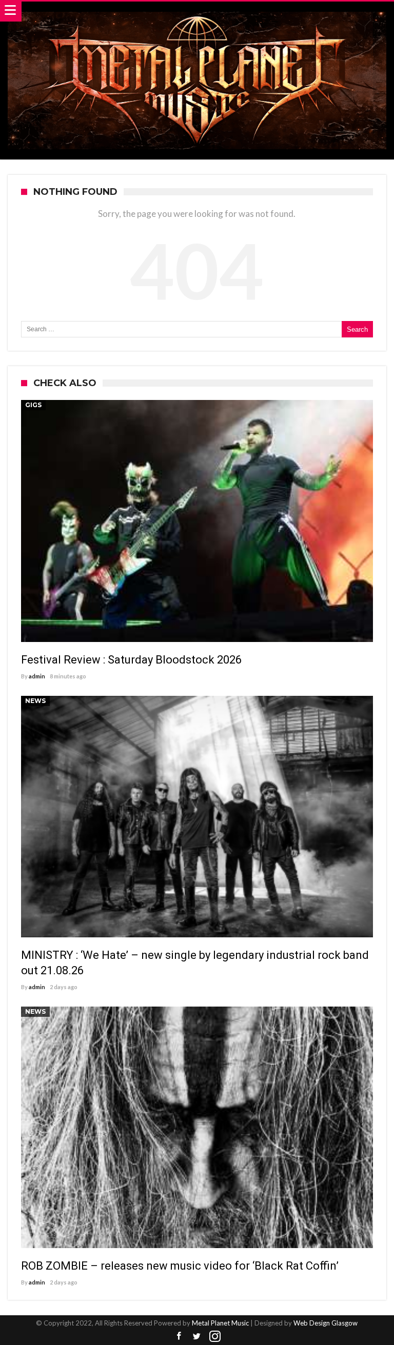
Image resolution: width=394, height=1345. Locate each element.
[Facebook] (179, 1336)
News (35, 701)
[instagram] (215, 1336)
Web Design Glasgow (325, 1323)
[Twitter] (197, 1336)
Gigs (33, 405)
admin (37, 676)
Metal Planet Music (220, 1323)
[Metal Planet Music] (197, 11)
